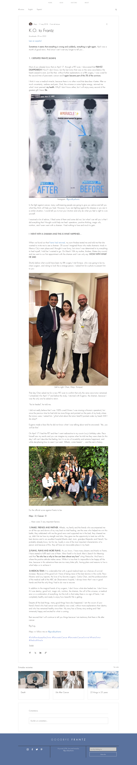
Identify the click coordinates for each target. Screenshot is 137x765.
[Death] (33, 679)
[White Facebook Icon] (32, 749)
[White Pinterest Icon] (41, 749)
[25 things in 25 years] (103, 679)
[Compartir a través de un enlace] (46, 653)
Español (39, 9)
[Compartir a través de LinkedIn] (40, 653)
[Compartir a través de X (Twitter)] (35, 653)
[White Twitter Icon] (37, 749)
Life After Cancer (62, 692)
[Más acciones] (107, 24)
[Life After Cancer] (68, 679)
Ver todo (116, 667)
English (30, 9)
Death (23, 692)
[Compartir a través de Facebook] (30, 653)
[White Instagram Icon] (27, 749)
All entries (21, 9)
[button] (61, 2)
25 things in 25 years (99, 692)
